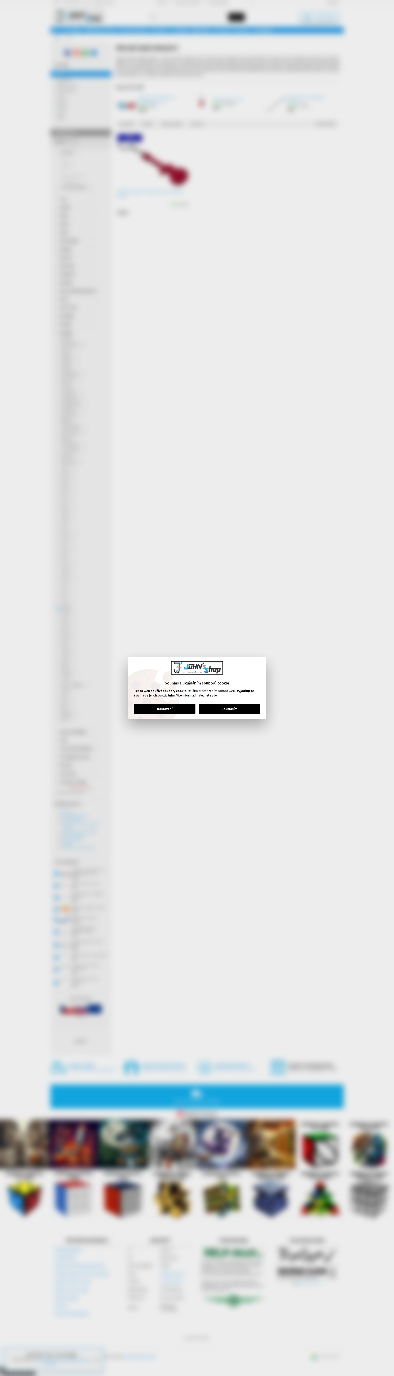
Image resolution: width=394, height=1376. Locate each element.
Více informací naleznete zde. (196, 695)
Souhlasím (229, 709)
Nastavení (164, 709)
